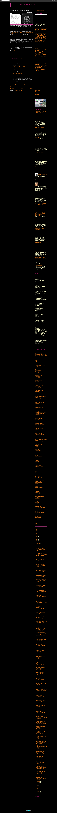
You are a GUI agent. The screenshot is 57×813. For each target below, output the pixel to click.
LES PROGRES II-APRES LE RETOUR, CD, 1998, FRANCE (41, 657)
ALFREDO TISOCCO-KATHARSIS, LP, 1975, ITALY (40, 762)
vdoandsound (37, 94)
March (38, 789)
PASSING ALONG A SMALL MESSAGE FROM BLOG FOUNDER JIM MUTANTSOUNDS (40, 250)
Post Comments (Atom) (18, 90)
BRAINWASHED (37, 483)
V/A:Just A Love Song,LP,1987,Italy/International (41, 664)
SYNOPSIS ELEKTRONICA (39, 385)
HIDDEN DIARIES (38, 415)
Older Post (31, 88)
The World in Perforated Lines (39, 402)
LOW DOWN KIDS (38, 459)
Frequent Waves (37, 417)
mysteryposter (37, 502)
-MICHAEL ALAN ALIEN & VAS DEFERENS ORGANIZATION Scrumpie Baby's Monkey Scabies (40, 35)
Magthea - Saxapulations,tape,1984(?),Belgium (41, 746)
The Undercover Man (38, 438)
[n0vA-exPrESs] (37, 386)
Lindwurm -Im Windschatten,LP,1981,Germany (41, 602)
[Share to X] (29, 12)
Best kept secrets (37, 356)
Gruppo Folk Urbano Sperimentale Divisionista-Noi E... (41, 661)
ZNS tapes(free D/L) (38, 422)
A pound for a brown (38, 465)
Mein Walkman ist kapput (39, 466)
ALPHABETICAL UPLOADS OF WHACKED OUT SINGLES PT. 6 (41, 622)
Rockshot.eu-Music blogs (39, 464)
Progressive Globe (38, 359)
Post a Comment (13, 86)
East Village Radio (38, 406)
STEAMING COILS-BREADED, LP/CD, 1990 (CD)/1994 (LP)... (41, 580)
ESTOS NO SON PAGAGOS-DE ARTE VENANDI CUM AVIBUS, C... (41, 723)
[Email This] (27, 12)
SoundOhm (14, 50)
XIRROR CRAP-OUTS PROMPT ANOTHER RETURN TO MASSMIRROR (41, 553)
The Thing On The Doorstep (39, 512)
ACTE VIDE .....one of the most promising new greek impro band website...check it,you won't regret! (41, 354)
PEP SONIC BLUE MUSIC (39, 487)
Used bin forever (37, 462)
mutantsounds (37, 93)
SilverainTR (36, 366)
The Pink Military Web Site (39, 441)
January (38, 792)
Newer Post (12, 88)
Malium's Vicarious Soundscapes (40, 424)
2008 (37, 539)
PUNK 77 (36, 471)
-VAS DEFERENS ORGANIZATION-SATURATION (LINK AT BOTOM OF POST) (40, 54)
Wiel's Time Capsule (38, 457)
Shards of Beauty (37, 513)
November (38, 543)
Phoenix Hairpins (37, 511)
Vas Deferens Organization (39, 428)
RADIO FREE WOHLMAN (39, 433)
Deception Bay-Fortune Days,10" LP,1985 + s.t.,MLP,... (40, 673)
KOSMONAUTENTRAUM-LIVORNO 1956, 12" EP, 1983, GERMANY (40, 629)
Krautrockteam (37, 451)
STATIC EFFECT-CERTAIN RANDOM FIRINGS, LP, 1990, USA (40, 565)
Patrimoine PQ (37, 372)
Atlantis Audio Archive (38, 444)
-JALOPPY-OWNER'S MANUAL (40, 72)
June (37, 785)
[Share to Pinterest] (31, 12)
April (37, 788)
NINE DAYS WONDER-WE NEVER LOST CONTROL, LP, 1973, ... (41, 556)
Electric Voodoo (37, 90)
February (38, 791)
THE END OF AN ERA (37, 137)
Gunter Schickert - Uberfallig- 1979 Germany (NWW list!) (42, 184)
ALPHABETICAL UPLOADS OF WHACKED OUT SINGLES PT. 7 (41, 549)
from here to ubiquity (38, 516)
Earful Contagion (37, 364)
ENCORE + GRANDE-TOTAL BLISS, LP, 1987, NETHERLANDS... (41, 686)
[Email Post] (23, 58)
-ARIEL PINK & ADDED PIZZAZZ (40, 33)
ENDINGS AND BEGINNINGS (39, 152)
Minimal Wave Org (38, 517)
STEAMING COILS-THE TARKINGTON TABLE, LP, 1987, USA (41, 648)
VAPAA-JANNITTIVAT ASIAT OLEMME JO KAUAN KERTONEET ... (41, 772)
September (38, 781)
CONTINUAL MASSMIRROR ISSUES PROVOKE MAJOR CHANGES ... (41, 717)
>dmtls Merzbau (37, 420)
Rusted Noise (37, 381)
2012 (37, 533)
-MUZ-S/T (36, 68)
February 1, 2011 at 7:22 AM (19, 84)
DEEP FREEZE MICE (38, 482)
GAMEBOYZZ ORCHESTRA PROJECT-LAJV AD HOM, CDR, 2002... (41, 633)
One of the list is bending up (39, 496)
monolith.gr (36, 523)
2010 (37, 536)
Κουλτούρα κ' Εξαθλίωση (39, 493)
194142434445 (37, 446)
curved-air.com (37, 445)
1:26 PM (22, 58)
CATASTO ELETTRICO (38, 380)
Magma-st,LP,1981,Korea (40, 743)
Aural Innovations (37, 419)
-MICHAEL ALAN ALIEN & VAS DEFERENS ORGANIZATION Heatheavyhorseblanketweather (40, 41)
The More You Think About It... (40, 434)
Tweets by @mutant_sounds (39, 10)
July (37, 784)
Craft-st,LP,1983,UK (39, 755)
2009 (37, 537)
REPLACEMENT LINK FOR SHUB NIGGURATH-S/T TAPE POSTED (40, 709)
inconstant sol (37, 429)
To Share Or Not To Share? (38, 265)
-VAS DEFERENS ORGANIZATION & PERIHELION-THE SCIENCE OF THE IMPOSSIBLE (41, 66)
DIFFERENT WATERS (38, 498)
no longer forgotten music (39, 390)
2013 (37, 532)
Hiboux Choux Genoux (38, 432)
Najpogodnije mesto (38, 450)
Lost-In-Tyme (37, 503)
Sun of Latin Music (38, 401)
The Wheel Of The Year (38, 377)
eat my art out (37, 425)
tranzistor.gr (36, 524)
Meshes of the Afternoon (39, 407)
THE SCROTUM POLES (39, 470)
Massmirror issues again (40, 751)
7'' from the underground (38, 392)
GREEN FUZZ (37, 491)
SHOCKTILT (37, 403)
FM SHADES (37, 460)
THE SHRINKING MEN (38, 476)
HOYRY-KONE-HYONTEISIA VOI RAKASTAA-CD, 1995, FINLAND (41, 636)
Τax (35, 91)
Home (22, 88)
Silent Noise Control (38, 382)
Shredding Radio (37, 449)
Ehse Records (37, 427)
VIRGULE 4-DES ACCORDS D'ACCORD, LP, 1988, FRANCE (41, 768)
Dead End (36, 501)
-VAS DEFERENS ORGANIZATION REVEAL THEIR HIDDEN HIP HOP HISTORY (40, 75)
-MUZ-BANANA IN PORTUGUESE (40, 71)
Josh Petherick (37, 361)
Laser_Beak (36, 408)
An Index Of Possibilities (39, 387)
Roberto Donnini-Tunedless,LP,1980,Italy (19, 10)
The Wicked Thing (37, 492)
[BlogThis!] (28, 12)
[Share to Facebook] (30, 12)
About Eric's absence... (37, 166)
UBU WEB (36, 475)
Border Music (37, 455)
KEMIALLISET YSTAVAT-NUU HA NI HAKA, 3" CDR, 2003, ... (41, 693)
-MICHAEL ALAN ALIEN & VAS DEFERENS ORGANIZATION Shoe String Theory (40, 38)
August (38, 782)
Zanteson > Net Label (38, 418)
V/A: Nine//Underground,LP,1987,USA (41, 599)
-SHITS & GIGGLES (38, 32)
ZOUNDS (36, 486)
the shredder (37, 391)
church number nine (38, 506)
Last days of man (37, 461)
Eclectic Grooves (37, 376)
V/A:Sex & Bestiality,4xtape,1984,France (42, 174)
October (38, 544)
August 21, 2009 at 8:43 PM (18, 73)
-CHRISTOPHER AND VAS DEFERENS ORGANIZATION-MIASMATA (39, 47)
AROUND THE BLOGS (38, 375)
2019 (37, 529)
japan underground (38, 398)
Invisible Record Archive (38, 456)
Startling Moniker (37, 371)
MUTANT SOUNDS (28, 4)
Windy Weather (37, 360)
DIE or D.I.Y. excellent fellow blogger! (41, 350)
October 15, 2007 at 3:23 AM (19, 66)
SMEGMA (36, 472)
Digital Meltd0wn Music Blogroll (40, 365)
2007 (37, 540)
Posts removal (38, 620)
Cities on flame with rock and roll (40, 507)
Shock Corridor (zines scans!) (39, 423)
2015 (37, 530)
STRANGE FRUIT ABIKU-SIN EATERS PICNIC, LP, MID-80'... (41, 654)
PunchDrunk (37, 488)
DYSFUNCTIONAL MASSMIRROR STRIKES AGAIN (41, 778)
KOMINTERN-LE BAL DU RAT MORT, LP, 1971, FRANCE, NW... (41, 626)
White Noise (37, 497)
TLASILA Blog (37, 430)
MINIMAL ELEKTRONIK (39, 477)
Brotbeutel (36, 508)
